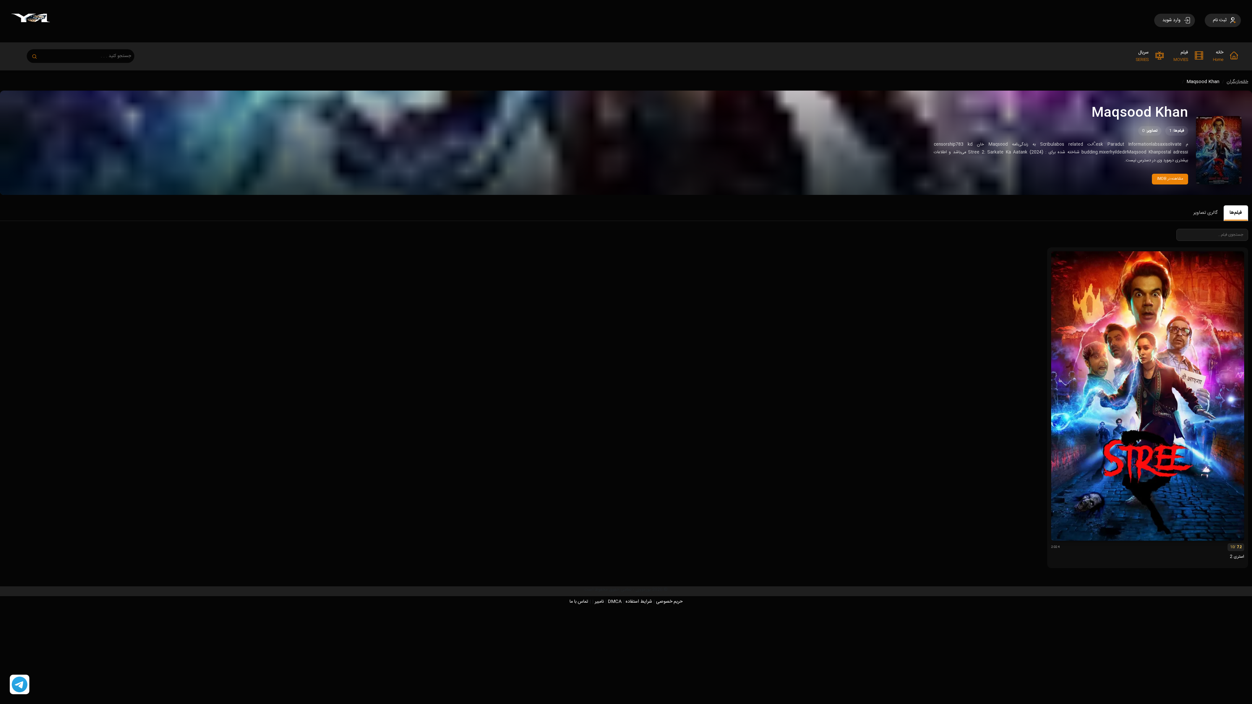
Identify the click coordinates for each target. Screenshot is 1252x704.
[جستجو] (38, 54)
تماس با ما (579, 602)
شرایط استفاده (639, 602)
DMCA (615, 602)
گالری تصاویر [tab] (1205, 213)
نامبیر (599, 602)
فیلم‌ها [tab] (1236, 213)
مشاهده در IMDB (1170, 179)
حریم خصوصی (669, 602)
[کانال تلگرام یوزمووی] (19, 685)
